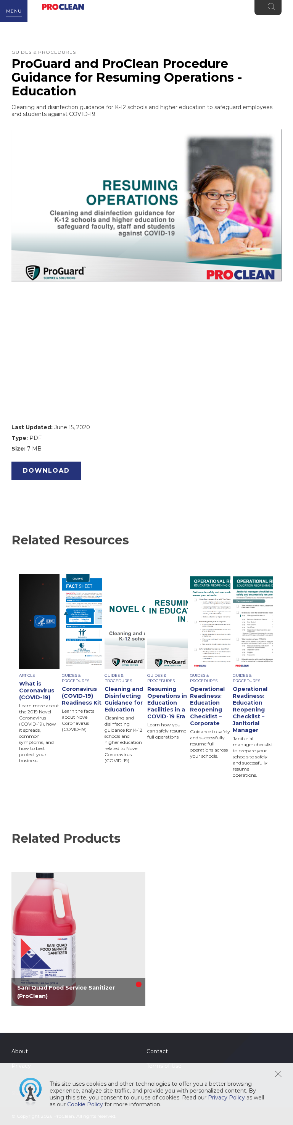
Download (46, 470)
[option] (40, 669)
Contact (157, 1051)
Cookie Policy (85, 1104)
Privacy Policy (226, 1097)
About (19, 1051)
